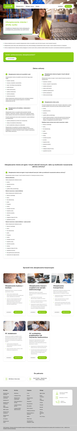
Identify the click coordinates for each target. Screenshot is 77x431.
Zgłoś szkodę (68, 6)
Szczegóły (9, 312)
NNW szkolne (6, 409)
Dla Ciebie (5, 390)
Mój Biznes (16, 393)
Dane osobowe (30, 408)
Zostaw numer (11, 58)
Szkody (37, 6)
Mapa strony (29, 418)
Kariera (28, 395)
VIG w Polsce (42, 416)
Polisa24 (41, 404)
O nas (28, 393)
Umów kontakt (18, 312)
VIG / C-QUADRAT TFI (42, 413)
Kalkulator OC (6, 400)
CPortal (41, 402)
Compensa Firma (17, 395)
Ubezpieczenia (19, 6)
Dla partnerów (29, 403)
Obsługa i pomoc (30, 6)
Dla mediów (29, 406)
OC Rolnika (5, 418)
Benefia (41, 409)
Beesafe (41, 407)
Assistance (60, 6)
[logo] (9, 6)
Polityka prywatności (31, 410)
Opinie (28, 416)
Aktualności (29, 401)
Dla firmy (16, 390)
